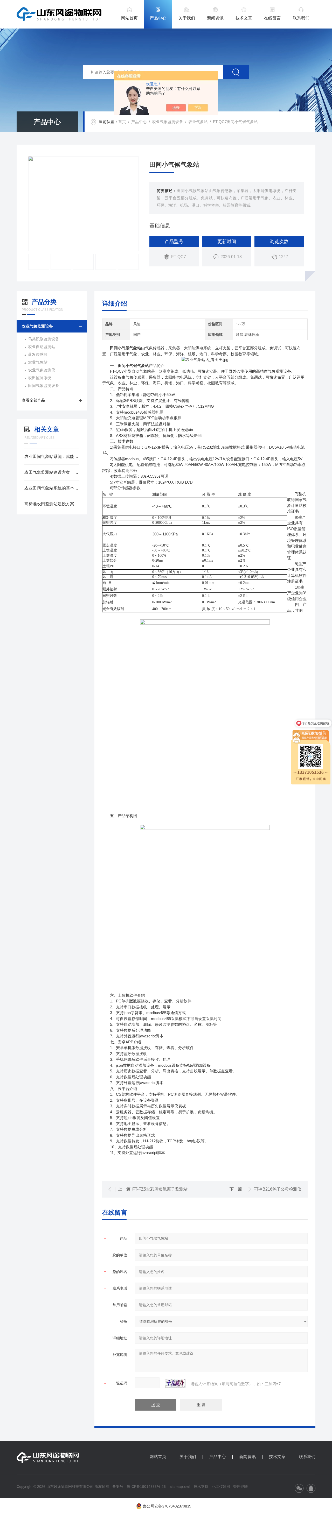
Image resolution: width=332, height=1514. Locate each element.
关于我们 (186, 18)
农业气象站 (198, 121)
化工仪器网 (221, 1486)
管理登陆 (240, 1486)
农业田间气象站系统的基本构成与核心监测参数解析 (51, 488)
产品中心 (158, 18)
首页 (122, 121)
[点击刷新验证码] (175, 1383)
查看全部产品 (33, 400)
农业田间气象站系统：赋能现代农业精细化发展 (51, 456)
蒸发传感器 (37, 354)
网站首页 (129, 18)
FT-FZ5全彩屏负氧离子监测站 (160, 1189)
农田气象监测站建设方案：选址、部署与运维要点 (51, 472)
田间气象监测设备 (43, 385)
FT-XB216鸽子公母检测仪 (277, 1189)
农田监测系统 (39, 378)
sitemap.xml (180, 1486)
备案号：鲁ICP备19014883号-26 (139, 1486)
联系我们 (301, 18)
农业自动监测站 (41, 346)
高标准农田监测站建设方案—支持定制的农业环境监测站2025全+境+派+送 (51, 504)
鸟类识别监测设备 (43, 339)
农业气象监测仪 (41, 370)
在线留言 (272, 18)
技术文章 (244, 18)
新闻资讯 (215, 18)
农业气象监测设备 (167, 121)
